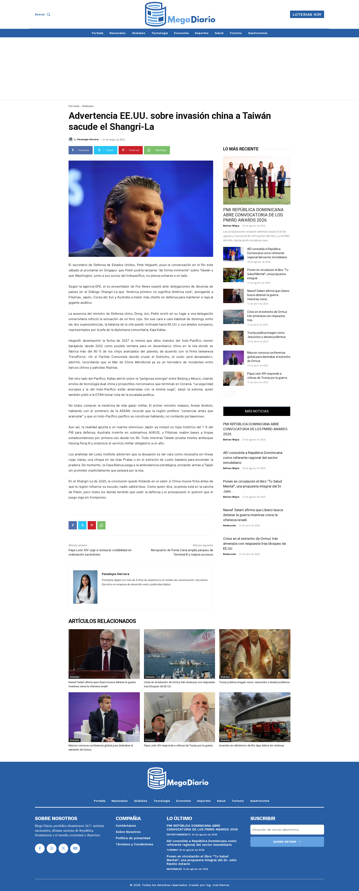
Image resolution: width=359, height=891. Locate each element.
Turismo (172, 849)
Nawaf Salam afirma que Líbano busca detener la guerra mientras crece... (268, 295)
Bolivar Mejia (231, 225)
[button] (43, 14)
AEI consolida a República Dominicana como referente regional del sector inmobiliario (267, 253)
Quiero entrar (284, 841)
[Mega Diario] (180, 14)
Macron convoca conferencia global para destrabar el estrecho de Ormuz (268, 357)
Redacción (229, 525)
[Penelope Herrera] (71, 139)
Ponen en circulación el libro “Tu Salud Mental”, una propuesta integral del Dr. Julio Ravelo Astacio (202, 860)
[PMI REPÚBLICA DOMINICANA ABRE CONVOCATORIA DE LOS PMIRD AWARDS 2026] (256, 180)
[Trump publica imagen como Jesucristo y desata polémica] (233, 338)
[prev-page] (225, 393)
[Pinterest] (92, 525)
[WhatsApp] (101, 525)
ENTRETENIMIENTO (179, 834)
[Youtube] (75, 848)
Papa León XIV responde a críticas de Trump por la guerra (178, 745)
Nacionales (174, 869)
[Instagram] (52, 848)
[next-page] (232, 393)
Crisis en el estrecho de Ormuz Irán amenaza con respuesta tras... (267, 316)
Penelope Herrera (88, 139)
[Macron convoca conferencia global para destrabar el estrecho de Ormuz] (233, 358)
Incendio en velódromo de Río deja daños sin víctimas (251, 745)
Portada (74, 106)
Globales (88, 106)
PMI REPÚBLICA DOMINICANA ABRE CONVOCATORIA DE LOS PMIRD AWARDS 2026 (253, 215)
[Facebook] (73, 525)
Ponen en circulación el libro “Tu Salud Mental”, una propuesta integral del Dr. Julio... (252, 486)
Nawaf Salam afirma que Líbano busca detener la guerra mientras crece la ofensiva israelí (253, 515)
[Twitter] (82, 525)
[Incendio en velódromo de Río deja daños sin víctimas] (254, 717)
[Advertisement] (179, 68)
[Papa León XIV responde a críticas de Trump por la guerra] (233, 379)
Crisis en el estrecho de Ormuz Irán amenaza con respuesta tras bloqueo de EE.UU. (254, 543)
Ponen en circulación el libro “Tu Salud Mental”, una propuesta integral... (267, 274)
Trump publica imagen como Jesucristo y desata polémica (254, 682)
